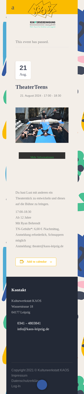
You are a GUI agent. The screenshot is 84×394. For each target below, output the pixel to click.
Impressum (19, 375)
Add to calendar (37, 261)
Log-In (16, 386)
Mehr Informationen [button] (42, 157)
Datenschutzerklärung (27, 381)
